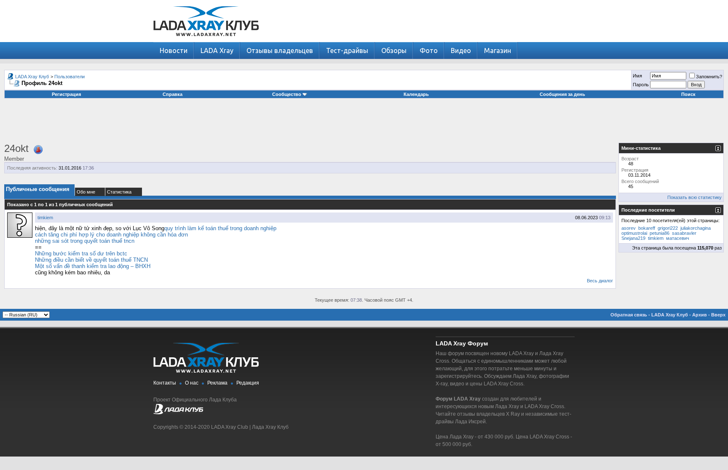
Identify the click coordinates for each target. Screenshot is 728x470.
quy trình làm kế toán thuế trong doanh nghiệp (220, 228)
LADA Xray (217, 50)
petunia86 (659, 233)
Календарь (416, 94)
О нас (191, 383)
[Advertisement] (364, 124)
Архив (699, 314)
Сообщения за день (562, 94)
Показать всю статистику (694, 197)
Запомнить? (709, 76)
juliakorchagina (695, 228)
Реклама (217, 383)
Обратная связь (628, 314)
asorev (628, 228)
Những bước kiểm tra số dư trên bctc (81, 253)
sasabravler (684, 233)
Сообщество (286, 94)
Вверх (718, 314)
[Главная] (206, 40)
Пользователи (69, 76)
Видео (461, 50)
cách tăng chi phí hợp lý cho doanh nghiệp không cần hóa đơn (111, 234)
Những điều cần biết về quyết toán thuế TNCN (91, 260)
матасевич (677, 238)
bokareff (646, 228)
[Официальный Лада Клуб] (178, 413)
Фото (429, 50)
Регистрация (66, 94)
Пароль (641, 84)
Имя (637, 75)
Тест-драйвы (347, 50)
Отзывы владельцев (279, 50)
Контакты (164, 383)
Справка (172, 94)
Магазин (497, 50)
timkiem (45, 217)
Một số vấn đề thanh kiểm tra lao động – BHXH (92, 266)
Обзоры (394, 50)
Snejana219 (633, 238)
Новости (173, 50)
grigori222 (668, 228)
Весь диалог (600, 280)
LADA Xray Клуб (32, 76)
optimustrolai (634, 233)
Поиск (688, 94)
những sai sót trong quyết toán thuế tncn (84, 241)
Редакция (247, 383)
